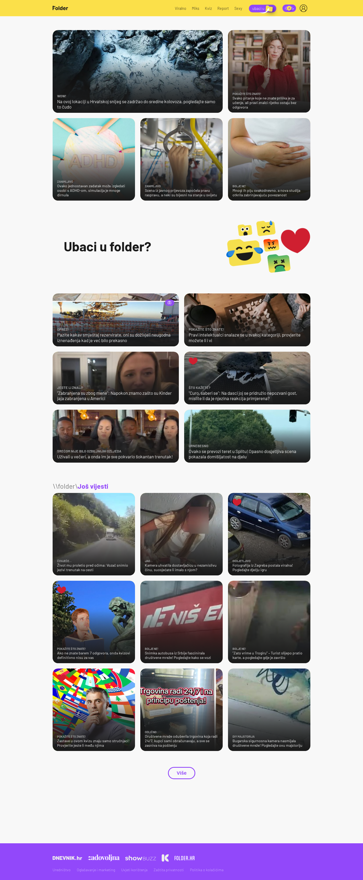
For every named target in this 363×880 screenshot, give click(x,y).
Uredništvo (62, 869)
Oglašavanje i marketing (96, 869)
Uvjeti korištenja (134, 869)
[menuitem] (304, 8)
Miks (195, 8)
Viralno (180, 8)
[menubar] (304, 8)
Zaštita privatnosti (169, 869)
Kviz (208, 8)
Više (182, 773)
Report (223, 8)
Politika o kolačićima (206, 869)
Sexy (238, 8)
